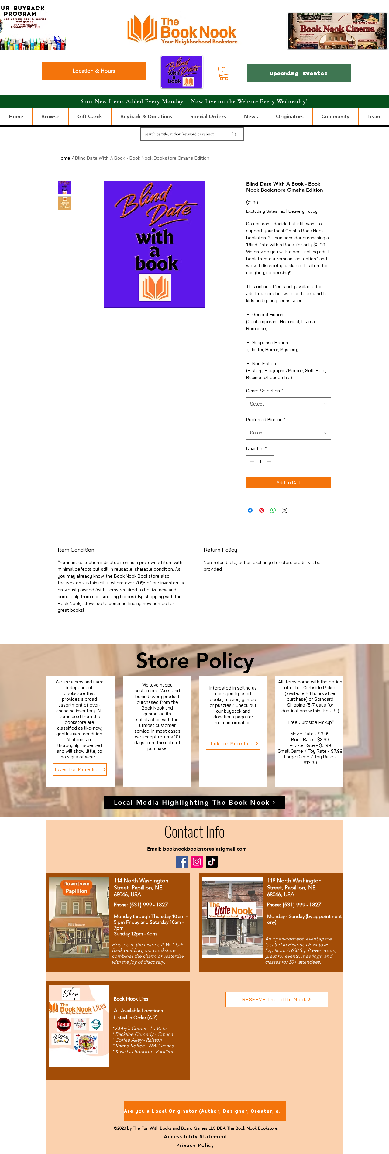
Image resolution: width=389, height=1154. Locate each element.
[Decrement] (251, 461)
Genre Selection (264, 391)
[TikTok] (212, 862)
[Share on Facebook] (250, 510)
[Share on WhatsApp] (273, 510)
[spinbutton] (260, 461)
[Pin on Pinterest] (261, 510)
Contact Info (194, 831)
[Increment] (269, 461)
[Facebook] (182, 862)
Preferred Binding (266, 420)
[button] (224, 73)
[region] (81, 731)
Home (64, 158)
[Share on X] (284, 510)
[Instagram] (197, 862)
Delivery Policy (303, 211)
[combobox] (288, 404)
